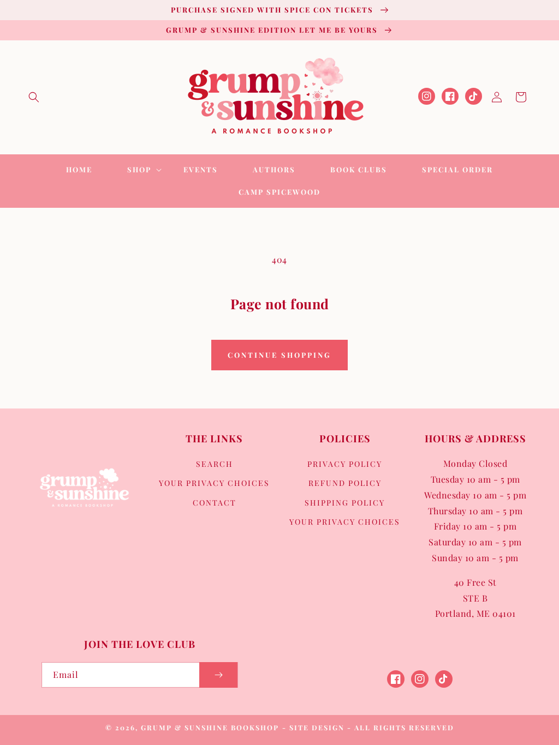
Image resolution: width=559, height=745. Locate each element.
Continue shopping (279, 354)
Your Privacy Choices (214, 483)
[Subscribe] (218, 675)
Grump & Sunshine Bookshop (210, 727)
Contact (214, 502)
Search (214, 464)
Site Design (316, 727)
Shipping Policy (345, 502)
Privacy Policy (344, 464)
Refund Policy (345, 483)
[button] (34, 97)
